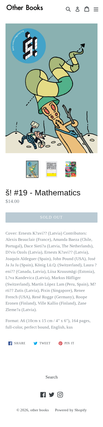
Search (52, 377)
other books (39, 410)
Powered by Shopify (71, 410)
